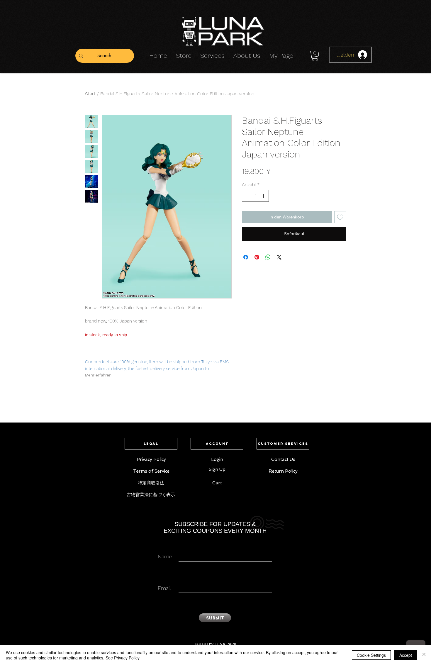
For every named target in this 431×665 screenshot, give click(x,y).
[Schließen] (423, 655)
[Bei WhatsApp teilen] (268, 257)
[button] (315, 56)
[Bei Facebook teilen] (245, 257)
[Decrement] (247, 195)
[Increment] (264, 195)
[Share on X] (279, 257)
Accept (405, 655)
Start (90, 93)
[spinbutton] (255, 195)
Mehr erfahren (98, 375)
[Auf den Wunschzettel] (340, 217)
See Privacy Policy (123, 658)
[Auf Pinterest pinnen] (256, 257)
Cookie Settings (371, 655)
